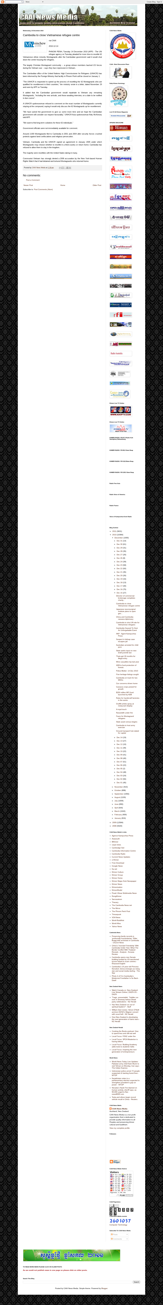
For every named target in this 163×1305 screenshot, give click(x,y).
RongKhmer (116, 896)
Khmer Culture (118, 872)
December (118, 538)
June (116, 804)
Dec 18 (120, 582)
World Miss (116, 923)
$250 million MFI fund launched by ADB (125, 693)
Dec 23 (120, 565)
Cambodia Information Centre (124, 851)
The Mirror (116, 908)
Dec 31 (120, 541)
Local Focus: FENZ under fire (124, 1036)
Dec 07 (120, 762)
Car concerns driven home (127, 683)
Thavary (115, 902)
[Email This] (60, 168)
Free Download (118, 863)
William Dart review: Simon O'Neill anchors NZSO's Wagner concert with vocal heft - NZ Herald (125, 1012)
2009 (114, 822)
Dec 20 (120, 575)
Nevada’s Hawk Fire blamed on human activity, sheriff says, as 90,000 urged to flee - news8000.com (124, 1091)
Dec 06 (120, 765)
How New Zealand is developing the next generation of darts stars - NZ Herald (126, 1019)
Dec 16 (120, 589)
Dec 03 (120, 776)
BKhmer (115, 842)
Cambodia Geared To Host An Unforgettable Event (127, 629)
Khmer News (117, 884)
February (118, 815)
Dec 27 (120, 555)
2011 (114, 531)
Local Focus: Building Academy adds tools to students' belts (124, 1046)
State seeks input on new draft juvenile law (126, 652)
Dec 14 (120, 737)
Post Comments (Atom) (43, 189)
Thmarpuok (116, 914)
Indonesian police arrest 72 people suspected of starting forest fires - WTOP (126, 1073)
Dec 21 (120, 572)
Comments (117, 1239)
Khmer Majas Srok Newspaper (124, 881)
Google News (117, 866)
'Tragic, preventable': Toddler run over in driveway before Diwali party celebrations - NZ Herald (125, 999)
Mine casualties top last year (127, 662)
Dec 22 (120, 568)
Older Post (97, 185)
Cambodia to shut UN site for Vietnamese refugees (127, 623)
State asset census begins (126, 722)
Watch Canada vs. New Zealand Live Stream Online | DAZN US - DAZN (125, 992)
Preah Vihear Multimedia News (124, 893)
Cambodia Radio (118, 854)
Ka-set (114, 869)
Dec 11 (120, 748)
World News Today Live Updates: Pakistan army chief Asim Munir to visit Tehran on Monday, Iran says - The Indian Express (126, 1065)
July (116, 801)
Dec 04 (120, 772)
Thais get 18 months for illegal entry (125, 657)
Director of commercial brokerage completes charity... (125, 598)
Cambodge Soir (118, 848)
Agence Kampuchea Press (122, 836)
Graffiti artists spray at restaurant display (125, 705)
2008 (114, 826)
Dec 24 (120, 562)
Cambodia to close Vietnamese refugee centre (128, 605)
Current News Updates (121, 857)
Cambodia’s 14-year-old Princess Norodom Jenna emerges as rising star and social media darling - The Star (126, 970)
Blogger (104, 1288)
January (117, 818)
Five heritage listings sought (127, 674)
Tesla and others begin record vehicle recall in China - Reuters (124, 1098)
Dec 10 (120, 751)
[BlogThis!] (62, 168)
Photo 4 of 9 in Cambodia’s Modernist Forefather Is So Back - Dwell (125, 978)
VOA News (116, 917)
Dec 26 (120, 558)
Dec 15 (120, 593)
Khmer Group (117, 875)
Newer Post (28, 185)
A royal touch (121, 709)
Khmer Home (117, 878)
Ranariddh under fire (124, 713)
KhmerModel (117, 890)
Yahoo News (117, 926)
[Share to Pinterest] (70, 168)
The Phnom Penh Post (121, 911)
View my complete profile (120, 1128)
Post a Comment (33, 180)
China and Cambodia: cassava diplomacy (125, 618)
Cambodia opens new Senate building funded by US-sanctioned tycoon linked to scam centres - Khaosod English (125, 960)
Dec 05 (120, 769)
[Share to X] (65, 168)
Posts (115, 1234)
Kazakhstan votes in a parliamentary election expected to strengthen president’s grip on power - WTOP (126, 1081)
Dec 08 (120, 758)
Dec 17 (120, 586)
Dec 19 (120, 579)
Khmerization (117, 887)
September (119, 794)
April (116, 808)
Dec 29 (120, 548)
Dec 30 (120, 544)
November (118, 787)
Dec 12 (120, 744)
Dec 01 (120, 783)
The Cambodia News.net (122, 905)
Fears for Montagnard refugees (125, 717)
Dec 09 (120, 755)
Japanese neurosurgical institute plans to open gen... (126, 611)
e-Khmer (115, 860)
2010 (114, 535)
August (117, 797)
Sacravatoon (117, 899)
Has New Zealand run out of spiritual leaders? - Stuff (123, 1006)
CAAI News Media (119, 1109)
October (117, 790)
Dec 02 (120, 779)
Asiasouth (116, 839)
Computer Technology (118, 1225)
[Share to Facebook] (67, 168)
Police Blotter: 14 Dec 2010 (127, 671)
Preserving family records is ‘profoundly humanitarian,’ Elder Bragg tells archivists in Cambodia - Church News (125, 939)
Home (62, 185)
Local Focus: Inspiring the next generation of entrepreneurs (124, 1051)
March (117, 811)
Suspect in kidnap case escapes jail (125, 640)
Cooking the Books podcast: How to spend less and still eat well (125, 1032)
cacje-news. (116, 845)
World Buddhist (118, 920)
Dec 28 (120, 551)
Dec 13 (120, 741)
